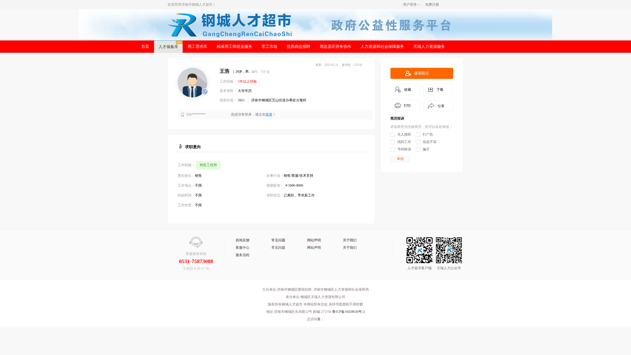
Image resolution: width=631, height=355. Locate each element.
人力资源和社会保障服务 (382, 46)
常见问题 (278, 247)
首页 (145, 46)
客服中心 (242, 247)
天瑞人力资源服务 (429, 46)
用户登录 (410, 4)
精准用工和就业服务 (234, 46)
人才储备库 (168, 47)
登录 (268, 114)
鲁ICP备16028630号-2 (348, 312)
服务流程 (242, 255)
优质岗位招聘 (298, 46)
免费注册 (432, 4)
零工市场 (269, 46)
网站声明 (314, 247)
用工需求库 (197, 46)
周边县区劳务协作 (335, 46)
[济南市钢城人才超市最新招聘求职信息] (230, 24)
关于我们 (350, 247)
